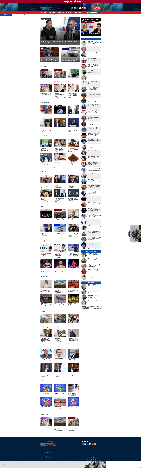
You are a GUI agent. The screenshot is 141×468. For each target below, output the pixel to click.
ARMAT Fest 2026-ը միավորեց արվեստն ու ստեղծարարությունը (72, 394)
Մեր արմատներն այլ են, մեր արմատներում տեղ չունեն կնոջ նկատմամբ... (94, 215)
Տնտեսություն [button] (61, 12)
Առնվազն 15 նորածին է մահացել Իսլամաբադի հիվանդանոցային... (59, 219)
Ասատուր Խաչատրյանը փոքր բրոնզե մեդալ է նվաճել (46, 254)
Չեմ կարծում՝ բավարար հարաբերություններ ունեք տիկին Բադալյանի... (59, 129)
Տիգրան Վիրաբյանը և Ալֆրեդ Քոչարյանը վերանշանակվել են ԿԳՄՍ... (59, 200)
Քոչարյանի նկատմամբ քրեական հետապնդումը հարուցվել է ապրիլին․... (73, 94)
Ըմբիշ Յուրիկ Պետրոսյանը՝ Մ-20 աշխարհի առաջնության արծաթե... (59, 270)
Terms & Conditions (82, 457)
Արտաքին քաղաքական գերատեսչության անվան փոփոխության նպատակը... (73, 186)
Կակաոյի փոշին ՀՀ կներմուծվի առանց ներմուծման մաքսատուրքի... (72, 164)
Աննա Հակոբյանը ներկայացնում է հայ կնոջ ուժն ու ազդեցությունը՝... (46, 290)
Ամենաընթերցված (44, 414)
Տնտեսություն (43, 135)
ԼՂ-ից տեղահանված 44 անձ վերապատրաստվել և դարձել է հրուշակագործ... (73, 325)
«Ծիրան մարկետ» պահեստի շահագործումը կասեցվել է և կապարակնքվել (46, 325)
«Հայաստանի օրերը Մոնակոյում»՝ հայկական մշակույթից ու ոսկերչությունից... (73, 305)
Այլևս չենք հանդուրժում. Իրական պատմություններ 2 (46, 94)
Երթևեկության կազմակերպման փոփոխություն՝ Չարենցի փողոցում (59, 325)
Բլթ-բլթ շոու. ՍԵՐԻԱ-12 (59, 393)
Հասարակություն (44, 276)
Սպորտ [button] (80, 12)
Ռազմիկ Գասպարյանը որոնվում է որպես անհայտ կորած (94, 186)
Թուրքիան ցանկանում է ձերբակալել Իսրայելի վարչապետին (46, 234)
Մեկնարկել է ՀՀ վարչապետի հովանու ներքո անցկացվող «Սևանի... (45, 186)
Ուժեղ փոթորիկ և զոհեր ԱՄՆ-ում (59, 234)
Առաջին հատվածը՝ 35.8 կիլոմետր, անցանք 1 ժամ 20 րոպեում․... (73, 290)
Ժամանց (42, 380)
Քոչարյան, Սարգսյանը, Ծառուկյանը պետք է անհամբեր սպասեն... (73, 115)
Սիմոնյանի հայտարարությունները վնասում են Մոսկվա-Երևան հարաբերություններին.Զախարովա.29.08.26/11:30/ (59, 95)
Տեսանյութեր (43, 66)
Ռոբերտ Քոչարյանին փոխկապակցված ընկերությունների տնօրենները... (45, 374)
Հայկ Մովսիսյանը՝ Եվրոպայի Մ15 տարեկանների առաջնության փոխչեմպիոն (58, 255)
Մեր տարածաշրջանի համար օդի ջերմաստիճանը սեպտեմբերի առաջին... (59, 291)
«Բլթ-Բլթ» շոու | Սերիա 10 (73, 406)
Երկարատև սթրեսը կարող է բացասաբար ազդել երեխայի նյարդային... (94, 232)
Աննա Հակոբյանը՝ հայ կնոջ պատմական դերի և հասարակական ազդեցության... (94, 169)
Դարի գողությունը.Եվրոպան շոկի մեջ (45, 219)
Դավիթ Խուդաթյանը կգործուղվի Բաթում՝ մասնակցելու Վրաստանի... (93, 175)
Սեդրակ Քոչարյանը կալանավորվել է (58, 359)
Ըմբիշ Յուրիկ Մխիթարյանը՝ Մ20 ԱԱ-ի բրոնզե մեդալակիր (46, 270)
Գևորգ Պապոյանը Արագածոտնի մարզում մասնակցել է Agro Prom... (46, 149)
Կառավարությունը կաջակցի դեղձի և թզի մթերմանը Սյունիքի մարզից (59, 150)
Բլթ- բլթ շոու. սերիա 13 (45, 393)
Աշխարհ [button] (76, 12)
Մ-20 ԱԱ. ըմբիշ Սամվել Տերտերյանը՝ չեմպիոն (73, 269)
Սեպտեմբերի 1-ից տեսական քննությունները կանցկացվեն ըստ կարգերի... (59, 305)
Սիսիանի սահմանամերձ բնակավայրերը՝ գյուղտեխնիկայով (73, 80)
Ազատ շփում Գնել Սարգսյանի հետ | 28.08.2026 (58, 115)
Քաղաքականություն (44, 102)
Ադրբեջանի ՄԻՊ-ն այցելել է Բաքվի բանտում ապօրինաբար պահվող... (73, 339)
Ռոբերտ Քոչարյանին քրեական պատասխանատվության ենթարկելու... (46, 360)
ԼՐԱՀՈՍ (91, 39)
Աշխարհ (42, 206)
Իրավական (42, 346)
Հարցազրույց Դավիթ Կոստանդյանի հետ (93, 157)
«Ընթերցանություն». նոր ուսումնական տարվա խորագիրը (94, 146)
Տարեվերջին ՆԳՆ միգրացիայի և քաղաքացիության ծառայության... (58, 186)
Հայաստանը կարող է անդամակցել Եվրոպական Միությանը (46, 115)
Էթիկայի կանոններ (97, 457)
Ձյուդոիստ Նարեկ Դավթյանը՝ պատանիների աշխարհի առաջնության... (73, 254)
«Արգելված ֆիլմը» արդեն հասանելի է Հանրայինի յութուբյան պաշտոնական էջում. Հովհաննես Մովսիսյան (36, 14)
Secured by (42, 457)
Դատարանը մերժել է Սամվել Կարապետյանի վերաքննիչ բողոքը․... (93, 163)
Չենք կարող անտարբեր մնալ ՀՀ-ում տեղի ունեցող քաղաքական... (94, 238)
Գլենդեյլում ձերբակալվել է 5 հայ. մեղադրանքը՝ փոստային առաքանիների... (73, 235)
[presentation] (76, 19)
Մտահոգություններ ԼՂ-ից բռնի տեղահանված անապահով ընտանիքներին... (59, 340)
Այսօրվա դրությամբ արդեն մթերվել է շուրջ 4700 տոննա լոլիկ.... (45, 163)
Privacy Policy (89, 457)
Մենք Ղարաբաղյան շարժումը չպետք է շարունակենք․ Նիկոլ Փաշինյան (45, 340)
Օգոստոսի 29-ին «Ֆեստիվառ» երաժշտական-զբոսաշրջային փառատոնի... (94, 209)
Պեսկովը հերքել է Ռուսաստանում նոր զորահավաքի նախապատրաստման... (73, 220)
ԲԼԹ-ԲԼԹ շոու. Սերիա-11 (46, 406)
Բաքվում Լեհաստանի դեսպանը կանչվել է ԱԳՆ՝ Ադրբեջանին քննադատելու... (59, 80)
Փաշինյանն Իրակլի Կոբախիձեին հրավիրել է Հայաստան (73, 199)
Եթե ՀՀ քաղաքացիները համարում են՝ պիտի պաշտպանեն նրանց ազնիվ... (73, 129)
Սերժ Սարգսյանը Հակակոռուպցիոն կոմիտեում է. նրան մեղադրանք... (58, 374)
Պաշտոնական (43, 171)
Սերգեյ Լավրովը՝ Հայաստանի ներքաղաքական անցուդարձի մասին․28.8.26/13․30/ (94, 181)
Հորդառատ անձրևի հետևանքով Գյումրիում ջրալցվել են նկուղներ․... (46, 304)
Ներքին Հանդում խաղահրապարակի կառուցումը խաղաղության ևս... (46, 129)
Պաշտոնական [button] (69, 12)
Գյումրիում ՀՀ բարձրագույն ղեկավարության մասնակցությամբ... (45, 200)
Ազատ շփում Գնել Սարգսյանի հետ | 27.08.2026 (94, 243)
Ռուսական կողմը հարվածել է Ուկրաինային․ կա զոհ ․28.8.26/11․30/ (94, 203)
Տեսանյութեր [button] (43, 12)
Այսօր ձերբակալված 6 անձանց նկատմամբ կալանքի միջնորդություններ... (72, 360)
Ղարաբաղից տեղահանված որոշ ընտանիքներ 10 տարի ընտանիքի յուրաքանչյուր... (59, 165)
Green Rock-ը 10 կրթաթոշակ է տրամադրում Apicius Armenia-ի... (58, 408)
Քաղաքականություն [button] (52, 12)
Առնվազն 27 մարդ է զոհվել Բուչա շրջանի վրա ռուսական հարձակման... (46, 80)
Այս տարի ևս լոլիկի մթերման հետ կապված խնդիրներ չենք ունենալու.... (73, 150)
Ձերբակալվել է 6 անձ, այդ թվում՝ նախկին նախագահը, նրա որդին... (73, 374)
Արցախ (42, 311)
